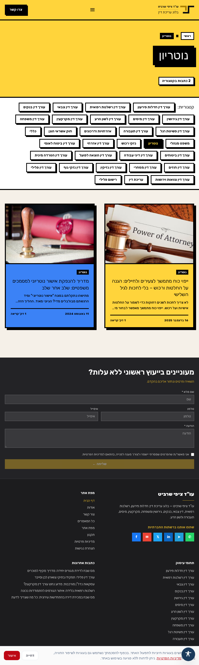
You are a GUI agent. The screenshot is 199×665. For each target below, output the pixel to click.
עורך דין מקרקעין (70, 119)
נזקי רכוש (128, 143)
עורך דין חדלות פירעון (154, 107)
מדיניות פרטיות (85, 541)
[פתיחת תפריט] (92, 9)
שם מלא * (188, 392)
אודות (91, 507)
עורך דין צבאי (67, 107)
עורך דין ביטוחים (177, 155)
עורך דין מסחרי (145, 167)
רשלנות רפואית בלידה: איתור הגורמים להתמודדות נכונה (58, 591)
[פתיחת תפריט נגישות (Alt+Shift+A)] (188, 654)
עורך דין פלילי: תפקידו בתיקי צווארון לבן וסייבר (65, 577)
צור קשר (89, 514)
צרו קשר (15, 10)
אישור (12, 655)
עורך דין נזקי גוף (76, 167)
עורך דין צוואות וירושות (172, 180)
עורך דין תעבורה (136, 131)
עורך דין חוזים (179, 167)
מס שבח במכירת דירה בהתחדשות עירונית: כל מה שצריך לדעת (53, 597)
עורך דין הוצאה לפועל (95, 155)
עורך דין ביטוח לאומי (59, 143)
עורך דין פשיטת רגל (175, 131)
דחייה (30, 655)
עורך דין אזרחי (98, 143)
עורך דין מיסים (144, 119)
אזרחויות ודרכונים (97, 131)
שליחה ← (99, 464)
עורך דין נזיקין (111, 167)
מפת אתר (88, 528)
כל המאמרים (86, 521)
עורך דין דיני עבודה (138, 155)
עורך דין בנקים (34, 107)
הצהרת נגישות (85, 548)
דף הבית (89, 501)
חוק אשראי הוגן (60, 131)
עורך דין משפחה (32, 119)
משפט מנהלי (180, 143)
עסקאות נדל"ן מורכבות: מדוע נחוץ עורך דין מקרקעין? (59, 584)
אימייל (94, 409)
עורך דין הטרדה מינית (51, 155)
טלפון (190, 409)
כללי (33, 131)
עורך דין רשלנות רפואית (107, 107)
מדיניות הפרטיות (169, 658)
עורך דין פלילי (41, 167)
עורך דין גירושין (178, 119)
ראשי (187, 36)
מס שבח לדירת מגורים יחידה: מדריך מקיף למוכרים (61, 571)
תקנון (91, 535)
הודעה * (189, 426)
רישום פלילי (108, 180)
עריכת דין (136, 180)
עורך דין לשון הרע (108, 119)
